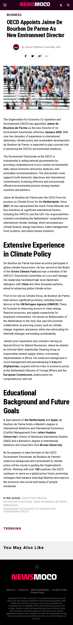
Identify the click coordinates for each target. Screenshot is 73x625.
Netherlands (10, 505)
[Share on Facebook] (26, 56)
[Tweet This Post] (33, 56)
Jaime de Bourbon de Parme (50, 501)
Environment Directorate (17, 501)
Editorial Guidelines (40, 590)
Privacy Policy (37, 592)
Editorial (29, 47)
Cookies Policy (59, 590)
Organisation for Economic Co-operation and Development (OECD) (29, 510)
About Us (10, 590)
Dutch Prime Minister (34, 498)
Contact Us (23, 590)
